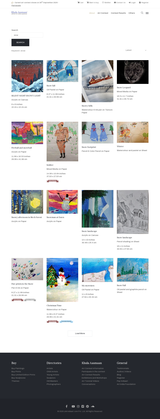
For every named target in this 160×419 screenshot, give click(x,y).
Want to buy (94, 3)
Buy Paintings (17, 368)
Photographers (54, 384)
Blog (119, 375)
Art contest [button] (103, 13)
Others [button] (131, 13)
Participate (16, 5)
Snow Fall (121, 285)
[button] (142, 13)
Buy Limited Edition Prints (23, 375)
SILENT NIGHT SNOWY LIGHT (26, 95)
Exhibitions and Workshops (94, 378)
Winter (120, 146)
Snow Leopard (124, 87)
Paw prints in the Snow (22, 284)
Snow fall (51, 85)
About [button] (92, 13)
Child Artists (52, 371)
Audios (120, 371)
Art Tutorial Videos (90, 381)
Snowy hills (87, 105)
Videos (128, 371)
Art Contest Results (91, 375)
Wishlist (107, 3)
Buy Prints (16, 371)
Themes (15, 381)
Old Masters (52, 381)
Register (145, 3)
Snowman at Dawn (55, 217)
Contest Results (118, 13)
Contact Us (120, 3)
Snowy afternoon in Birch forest (26, 217)
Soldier (50, 165)
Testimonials (123, 368)
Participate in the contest (93, 371)
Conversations (88, 384)
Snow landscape (89, 231)
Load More (80, 333)
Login (133, 3)
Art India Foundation (126, 384)
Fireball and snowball (21, 147)
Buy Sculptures (18, 378)
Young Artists (53, 375)
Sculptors (51, 378)
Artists (50, 368)
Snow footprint (89, 147)
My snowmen (88, 285)
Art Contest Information (93, 368)
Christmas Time (54, 305)
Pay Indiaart (122, 381)
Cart (82, 3)
